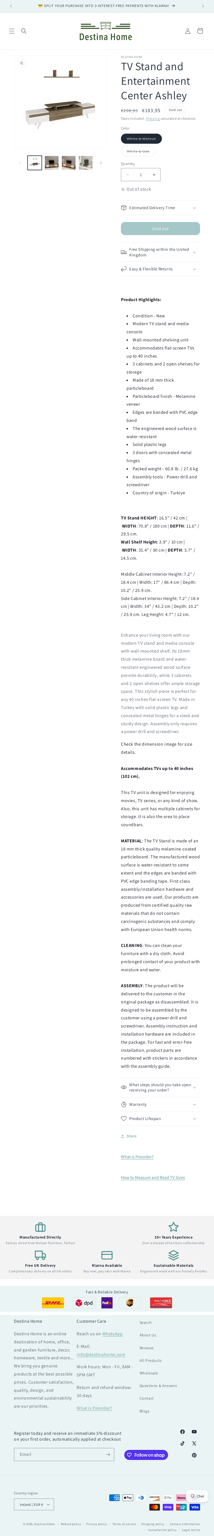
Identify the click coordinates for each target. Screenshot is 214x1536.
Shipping (153, 118)
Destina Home (44, 1524)
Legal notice (191, 1530)
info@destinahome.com (101, 1354)
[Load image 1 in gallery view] (35, 163)
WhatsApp (112, 1334)
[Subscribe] (108, 1454)
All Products (151, 1360)
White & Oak (141, 152)
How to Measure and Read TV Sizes (153, 1177)
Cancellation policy (162, 1530)
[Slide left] (20, 163)
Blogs (145, 1411)
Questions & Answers (158, 1385)
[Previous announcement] (11, 6)
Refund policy (71, 1524)
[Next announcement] (203, 6)
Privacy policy (96, 1524)
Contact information (185, 1524)
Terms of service (124, 1524)
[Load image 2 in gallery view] (52, 163)
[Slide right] (101, 163)
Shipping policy (152, 1524)
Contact (147, 1398)
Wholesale (149, 1373)
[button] (12, 31)
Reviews (147, 1347)
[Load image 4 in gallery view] (69, 163)
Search (146, 1322)
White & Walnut (144, 140)
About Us (148, 1334)
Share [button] (132, 1135)
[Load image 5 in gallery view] (86, 163)
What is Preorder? (137, 1157)
